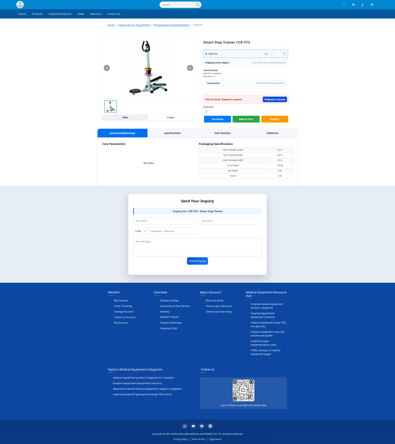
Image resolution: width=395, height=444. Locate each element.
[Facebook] (202, 426)
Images (170, 117)
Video (81, 14)
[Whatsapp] (185, 426)
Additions (273, 133)
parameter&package (122, 133)
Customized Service (60, 14)
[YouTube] (193, 426)
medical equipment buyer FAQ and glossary (268, 324)
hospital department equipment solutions (263, 315)
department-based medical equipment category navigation (147, 388)
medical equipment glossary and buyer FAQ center (142, 394)
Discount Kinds (215, 300)
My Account (121, 322)
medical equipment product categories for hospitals (143, 377)
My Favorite (121, 300)
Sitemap (165, 311)
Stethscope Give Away (219, 311)
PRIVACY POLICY (169, 317)
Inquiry (274, 119)
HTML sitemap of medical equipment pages (265, 352)
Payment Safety (169, 300)
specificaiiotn (172, 133)
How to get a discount (219, 306)
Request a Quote (275, 99)
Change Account (123, 311)
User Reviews (222, 133)
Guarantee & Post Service (175, 306)
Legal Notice (215, 439)
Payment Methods (171, 322)
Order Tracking (123, 306)
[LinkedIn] (210, 426)
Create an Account (125, 317)
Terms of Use (198, 439)
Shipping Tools (168, 328)
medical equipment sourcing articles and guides (267, 333)
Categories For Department (134, 25)
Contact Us (114, 14)
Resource (95, 14)
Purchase (217, 119)
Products (37, 14)
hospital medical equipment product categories (267, 305)
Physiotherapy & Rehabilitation (172, 25)
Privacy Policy (180, 439)
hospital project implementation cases (263, 342)
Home (22, 14)
